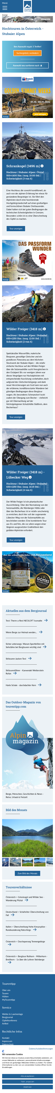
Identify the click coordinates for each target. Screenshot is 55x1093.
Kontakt (5, 1038)
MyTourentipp (8, 999)
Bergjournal (7, 1017)
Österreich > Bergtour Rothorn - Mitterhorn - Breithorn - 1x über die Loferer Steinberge (27, 958)
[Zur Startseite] (27, 6)
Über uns (6, 990)
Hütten (5, 996)
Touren (5, 993)
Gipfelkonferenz (9, 1020)
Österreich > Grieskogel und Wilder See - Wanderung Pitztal (25, 899)
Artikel (5, 1023)
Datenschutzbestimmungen (41, 1048)
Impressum (7, 1041)
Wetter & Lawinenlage (12, 1014)
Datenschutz (8, 1044)
